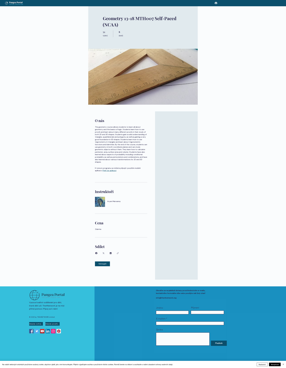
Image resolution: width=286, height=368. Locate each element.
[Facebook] (31, 331)
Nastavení (262, 364)
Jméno (159, 308)
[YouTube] (42, 331)
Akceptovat (275, 364)
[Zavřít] (283, 364)
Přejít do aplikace (109, 170)
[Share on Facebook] (96, 253)
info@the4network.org (166, 298)
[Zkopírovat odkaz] (117, 253)
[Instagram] (53, 331)
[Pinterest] (59, 331)
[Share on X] (103, 253)
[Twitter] (37, 331)
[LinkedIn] (48, 331)
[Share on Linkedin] (110, 253)
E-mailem (161, 318)
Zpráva (159, 329)
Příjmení (195, 307)
